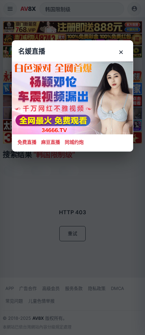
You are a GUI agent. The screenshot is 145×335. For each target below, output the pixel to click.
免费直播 (27, 142)
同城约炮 (74, 142)
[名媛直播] (72, 167)
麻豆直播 (50, 142)
